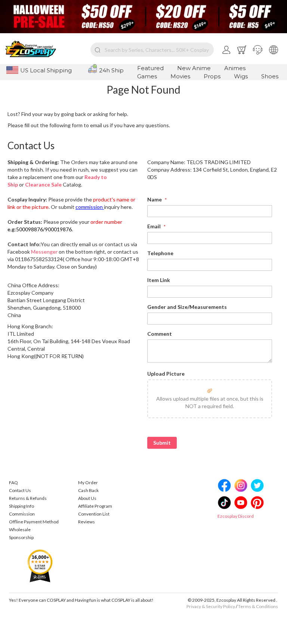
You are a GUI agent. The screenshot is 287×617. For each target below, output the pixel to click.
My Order (88, 482)
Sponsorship (21, 537)
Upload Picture (166, 373)
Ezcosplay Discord (235, 516)
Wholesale (20, 529)
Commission (22, 514)
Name (155, 199)
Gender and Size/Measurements (187, 307)
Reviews (86, 521)
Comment (159, 334)
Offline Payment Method (34, 521)
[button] (257, 50)
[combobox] (152, 50)
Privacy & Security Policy (210, 606)
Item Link (158, 280)
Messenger (44, 251)
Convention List (93, 514)
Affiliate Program (95, 506)
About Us (87, 498)
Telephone (160, 253)
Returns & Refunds (28, 498)
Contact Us (20, 490)
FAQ (13, 482)
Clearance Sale (43, 184)
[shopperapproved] (40, 565)
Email (154, 226)
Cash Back (88, 490)
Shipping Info (21, 506)
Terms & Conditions (258, 606)
